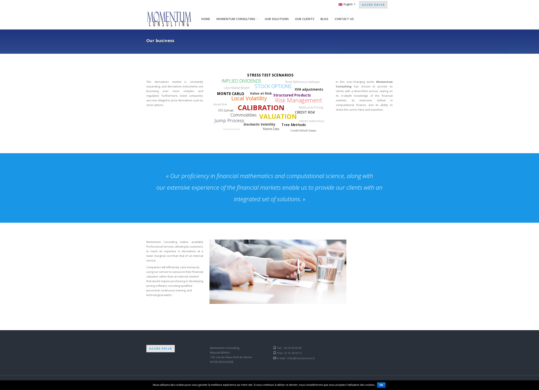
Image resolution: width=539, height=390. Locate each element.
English (347, 4)
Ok (381, 385)
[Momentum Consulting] (169, 18)
